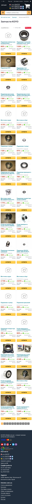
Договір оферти (5, 493)
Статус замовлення (6, 485)
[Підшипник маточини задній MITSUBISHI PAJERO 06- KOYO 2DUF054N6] (24, 348)
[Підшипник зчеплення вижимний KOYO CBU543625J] (8, 244)
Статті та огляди (6, 495)
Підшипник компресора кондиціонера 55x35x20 (8, 42)
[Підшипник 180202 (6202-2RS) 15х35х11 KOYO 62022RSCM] (24, 244)
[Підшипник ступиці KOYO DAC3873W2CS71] (8, 139)
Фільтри (29, 27)
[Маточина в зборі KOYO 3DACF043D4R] (24, 270)
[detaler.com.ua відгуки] (7, 448)
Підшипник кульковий (23, 302)
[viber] (5, 444)
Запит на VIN (4, 463)
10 (25, 423)
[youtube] (2, 444)
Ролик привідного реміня (22, 225)
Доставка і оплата (18, 1)
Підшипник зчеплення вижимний (7, 251)
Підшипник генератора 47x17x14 (8, 329)
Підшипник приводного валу (24, 173)
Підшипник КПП (5, 68)
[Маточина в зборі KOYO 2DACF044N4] (24, 374)
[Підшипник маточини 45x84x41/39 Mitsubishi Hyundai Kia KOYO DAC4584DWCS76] (24, 87)
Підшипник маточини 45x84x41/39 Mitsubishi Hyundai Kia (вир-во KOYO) (24, 94)
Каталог (3, 497)
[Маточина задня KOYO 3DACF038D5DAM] (8, 113)
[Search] (29, 13)
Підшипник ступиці (6, 146)
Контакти (26, 1)
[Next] (28, 423)
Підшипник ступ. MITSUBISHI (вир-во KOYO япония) (23, 68)
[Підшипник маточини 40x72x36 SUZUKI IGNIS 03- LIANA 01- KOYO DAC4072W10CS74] (8, 87)
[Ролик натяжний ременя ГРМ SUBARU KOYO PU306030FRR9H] (8, 374)
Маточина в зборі (22, 120)
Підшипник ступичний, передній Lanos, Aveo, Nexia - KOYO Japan (24, 42)
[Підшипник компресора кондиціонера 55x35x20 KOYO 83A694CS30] (8, 35)
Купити (8, 53)
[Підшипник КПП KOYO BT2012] (8, 61)
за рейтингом (4, 27)
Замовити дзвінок (6, 461)
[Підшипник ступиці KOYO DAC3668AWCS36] (8, 296)
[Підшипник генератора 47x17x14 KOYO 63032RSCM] (8, 322)
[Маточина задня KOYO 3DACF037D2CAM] (8, 270)
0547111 (15, 4)
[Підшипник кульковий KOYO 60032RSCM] (24, 296)
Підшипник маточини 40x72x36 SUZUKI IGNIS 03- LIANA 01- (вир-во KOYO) (8, 94)
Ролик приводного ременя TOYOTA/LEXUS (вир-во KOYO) (24, 329)
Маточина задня (6, 120)
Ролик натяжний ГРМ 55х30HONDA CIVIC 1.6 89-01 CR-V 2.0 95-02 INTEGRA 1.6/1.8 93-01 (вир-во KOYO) (7, 407)
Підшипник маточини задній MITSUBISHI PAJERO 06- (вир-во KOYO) (23, 355)
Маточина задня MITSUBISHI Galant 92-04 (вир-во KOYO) (7, 199)
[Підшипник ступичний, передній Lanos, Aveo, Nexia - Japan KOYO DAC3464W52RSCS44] (24, 35)
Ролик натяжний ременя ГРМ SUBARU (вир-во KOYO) (7, 381)
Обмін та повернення (7, 491)
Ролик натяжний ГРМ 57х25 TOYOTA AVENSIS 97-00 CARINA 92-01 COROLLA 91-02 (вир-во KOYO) (8, 225)
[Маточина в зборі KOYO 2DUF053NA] (24, 113)
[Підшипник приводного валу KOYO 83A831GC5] (24, 165)
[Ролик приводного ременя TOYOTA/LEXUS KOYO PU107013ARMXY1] (24, 322)
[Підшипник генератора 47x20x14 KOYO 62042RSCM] (24, 192)
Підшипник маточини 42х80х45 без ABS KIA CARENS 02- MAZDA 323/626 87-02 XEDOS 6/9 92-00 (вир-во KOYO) (7, 173)
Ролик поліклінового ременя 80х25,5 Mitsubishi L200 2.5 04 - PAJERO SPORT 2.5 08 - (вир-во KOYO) (24, 407)
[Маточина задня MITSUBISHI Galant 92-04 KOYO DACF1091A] (8, 192)
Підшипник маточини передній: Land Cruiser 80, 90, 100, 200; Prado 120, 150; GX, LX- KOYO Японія (8, 355)
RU (3, 1)
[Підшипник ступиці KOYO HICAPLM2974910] (24, 139)
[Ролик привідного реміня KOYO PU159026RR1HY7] (24, 218)
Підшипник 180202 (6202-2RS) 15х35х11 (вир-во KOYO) (23, 251)
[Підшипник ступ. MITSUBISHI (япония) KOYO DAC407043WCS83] (24, 61)
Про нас (10, 1)
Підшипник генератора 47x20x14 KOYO (24, 199)
